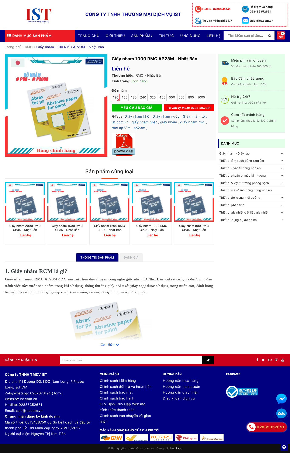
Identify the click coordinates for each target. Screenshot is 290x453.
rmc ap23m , (122, 128)
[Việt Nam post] (136, 437)
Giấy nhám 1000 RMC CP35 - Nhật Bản (151, 228)
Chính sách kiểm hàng (118, 380)
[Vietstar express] (212, 437)
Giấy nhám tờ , (195, 116)
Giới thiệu (115, 36)
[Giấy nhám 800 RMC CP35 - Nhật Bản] (194, 202)
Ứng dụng (190, 36)
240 (143, 97)
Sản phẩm (141, 36)
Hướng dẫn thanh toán (181, 386)
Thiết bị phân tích (232, 205)
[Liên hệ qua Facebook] (281, 399)
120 (115, 97)
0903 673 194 (257, 102)
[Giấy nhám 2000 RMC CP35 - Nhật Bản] (25, 202)
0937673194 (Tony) (46, 393)
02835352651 (30, 404)
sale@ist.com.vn (261, 20)
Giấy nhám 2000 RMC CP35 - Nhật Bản (25, 228)
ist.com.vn (28, 399)
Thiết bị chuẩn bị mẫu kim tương (242, 175)
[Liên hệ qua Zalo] (281, 413)
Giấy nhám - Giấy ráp (234, 153)
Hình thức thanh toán (117, 410)
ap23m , (140, 128)
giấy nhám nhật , (145, 122)
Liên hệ (214, 36)
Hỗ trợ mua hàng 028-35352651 (261, 9)
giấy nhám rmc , (193, 122)
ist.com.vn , (121, 122)
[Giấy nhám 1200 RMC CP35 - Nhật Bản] (109, 202)
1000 (201, 97)
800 (191, 97)
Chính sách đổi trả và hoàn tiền (126, 386)
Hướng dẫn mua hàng (180, 380)
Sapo (178, 448)
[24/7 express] (186, 437)
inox (124, 292)
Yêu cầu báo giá (136, 108)
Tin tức (166, 36)
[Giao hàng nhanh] (111, 437)
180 (134, 97)
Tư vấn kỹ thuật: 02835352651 (189, 108)
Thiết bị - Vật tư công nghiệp (240, 168)
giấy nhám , (169, 122)
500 (172, 97)
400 (162, 97)
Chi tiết (32, 235)
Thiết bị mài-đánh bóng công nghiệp (245, 190)
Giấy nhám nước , (167, 116)
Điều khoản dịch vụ (179, 398)
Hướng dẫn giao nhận (180, 392)
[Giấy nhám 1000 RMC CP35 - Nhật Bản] (152, 202)
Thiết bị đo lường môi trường (239, 198)
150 (124, 97)
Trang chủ (88, 36)
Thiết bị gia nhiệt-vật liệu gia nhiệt (243, 212)
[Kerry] (161, 437)
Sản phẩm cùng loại (109, 171)
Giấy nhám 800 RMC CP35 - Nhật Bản (193, 228)
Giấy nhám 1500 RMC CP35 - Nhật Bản (67, 228)
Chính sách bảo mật (116, 392)
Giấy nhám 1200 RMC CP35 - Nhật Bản (109, 228)
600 (181, 97)
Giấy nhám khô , (137, 116)
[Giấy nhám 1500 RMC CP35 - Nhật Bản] (67, 202)
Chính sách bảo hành (117, 398)
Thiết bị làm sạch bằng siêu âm (241, 161)
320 (153, 97)
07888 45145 (216, 9)
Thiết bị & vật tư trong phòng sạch (244, 183)
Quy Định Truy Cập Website (122, 404)
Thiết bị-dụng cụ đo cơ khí (238, 220)
